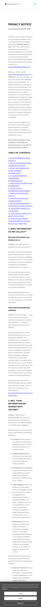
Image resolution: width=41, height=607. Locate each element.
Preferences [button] (5, 588)
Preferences (20, 603)
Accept (20, 593)
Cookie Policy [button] (15, 587)
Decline (20, 598)
